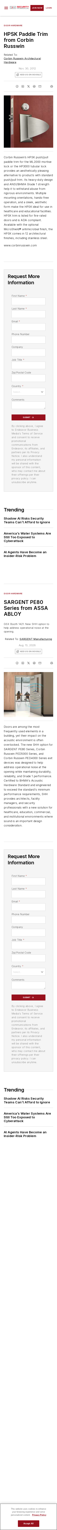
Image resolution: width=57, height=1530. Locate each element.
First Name (19, 295)
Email (16, 321)
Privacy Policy (39, 1515)
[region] (28, 1516)
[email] (39, 86)
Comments (18, 399)
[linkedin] (22, 86)
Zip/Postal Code (21, 372)
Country (17, 386)
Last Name (19, 308)
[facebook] (17, 86)
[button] (6, 8)
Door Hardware (13, 25)
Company (17, 347)
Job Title (18, 359)
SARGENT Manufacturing (35, 639)
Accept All (28, 1523)
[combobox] (28, 391)
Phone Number (21, 334)
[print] (51, 86)
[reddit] (34, 86)
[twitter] (28, 86)
